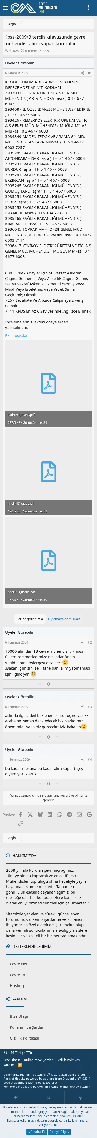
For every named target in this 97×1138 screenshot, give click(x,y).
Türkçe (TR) (23, 1052)
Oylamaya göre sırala (64, 619)
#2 (90, 642)
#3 (90, 707)
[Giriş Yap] (16, 1097)
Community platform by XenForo (45, 1074)
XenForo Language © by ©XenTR (26, 1086)
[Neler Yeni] (81, 1097)
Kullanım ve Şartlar (26, 1027)
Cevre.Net (18, 963)
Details (51, 1082)
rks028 (14, 50)
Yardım (9, 1064)
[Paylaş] (82, 73)
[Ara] (48, 1097)
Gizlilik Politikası (24, 1038)
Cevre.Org (19, 974)
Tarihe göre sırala (30, 619)
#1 (90, 73)
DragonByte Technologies (28, 1082)
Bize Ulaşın (19, 1016)
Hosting (17, 985)
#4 (90, 759)
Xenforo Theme (70, 1086)
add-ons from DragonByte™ (62, 1078)
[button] (5, 1052)
